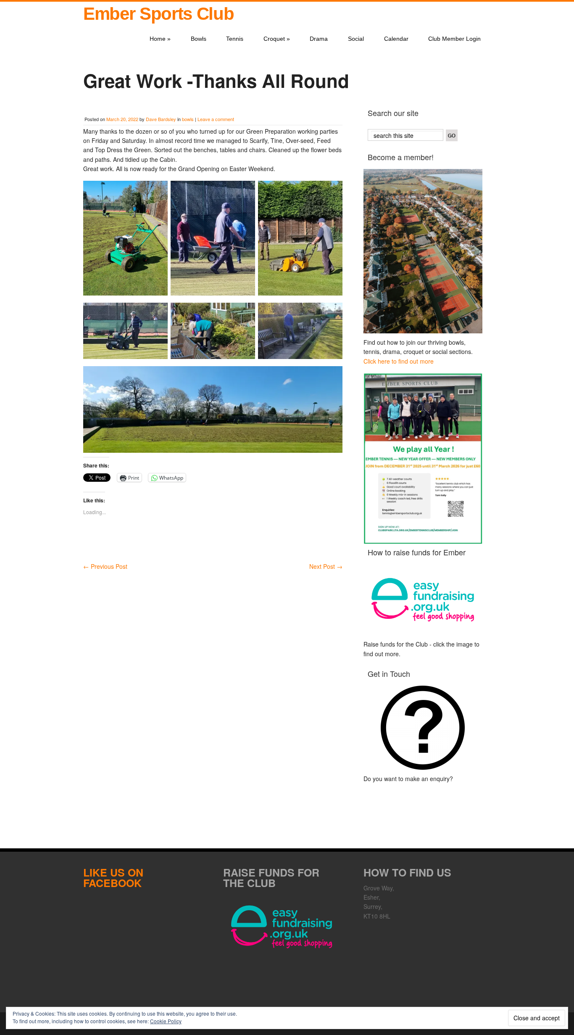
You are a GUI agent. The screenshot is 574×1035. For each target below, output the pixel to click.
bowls (188, 119)
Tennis (234, 38)
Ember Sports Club (158, 14)
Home (160, 38)
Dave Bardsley (161, 119)
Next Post (325, 566)
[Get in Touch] (422, 728)
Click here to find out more (398, 361)
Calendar (396, 38)
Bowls (198, 38)
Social (356, 38)
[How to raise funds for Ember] (422, 600)
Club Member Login (454, 38)
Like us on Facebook (113, 877)
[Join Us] (422, 251)
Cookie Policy (166, 1020)
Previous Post (105, 566)
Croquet (276, 38)
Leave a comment (215, 119)
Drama (319, 38)
